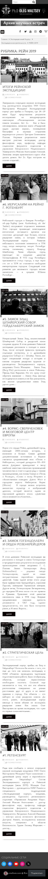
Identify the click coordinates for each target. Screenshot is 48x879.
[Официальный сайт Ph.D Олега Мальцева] (24, 17)
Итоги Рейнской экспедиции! (17, 88)
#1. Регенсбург (14, 755)
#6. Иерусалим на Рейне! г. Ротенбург (23, 206)
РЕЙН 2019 (4, 58)
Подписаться (36, 873)
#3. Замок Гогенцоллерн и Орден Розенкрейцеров (24, 542)
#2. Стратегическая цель (23, 652)
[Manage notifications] (6, 873)
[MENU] (2, 32)
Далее (9, 166)
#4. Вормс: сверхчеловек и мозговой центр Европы (23, 431)
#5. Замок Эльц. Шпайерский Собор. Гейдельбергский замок (23, 322)
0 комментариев (14, 97)
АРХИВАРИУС (24, 94)
